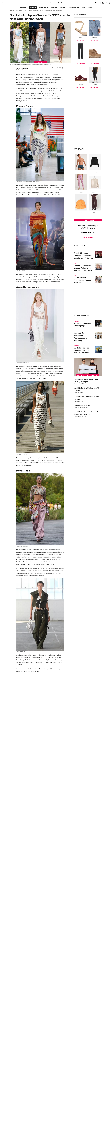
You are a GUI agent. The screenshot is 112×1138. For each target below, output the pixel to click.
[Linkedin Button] (57, 67)
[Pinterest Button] (60, 67)
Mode (25, 10)
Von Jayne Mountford (22, 68)
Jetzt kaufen (80, 40)
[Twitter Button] (52, 67)
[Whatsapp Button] (62, 67)
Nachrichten (19, 10)
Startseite (12, 10)
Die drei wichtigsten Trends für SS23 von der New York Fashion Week (45, 10)
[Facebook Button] (55, 67)
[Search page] (106, 3)
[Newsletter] (103, 3)
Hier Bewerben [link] (88, 237)
